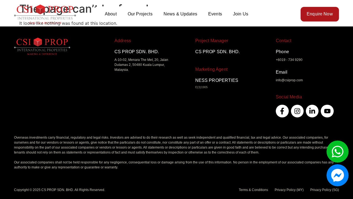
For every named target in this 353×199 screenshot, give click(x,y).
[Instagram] (297, 111)
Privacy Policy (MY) (289, 190)
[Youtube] (327, 111)
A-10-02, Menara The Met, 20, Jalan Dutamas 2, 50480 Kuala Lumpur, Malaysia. (141, 65)
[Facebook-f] (282, 111)
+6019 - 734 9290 (289, 60)
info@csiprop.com (289, 80)
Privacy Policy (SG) (324, 190)
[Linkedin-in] (312, 111)
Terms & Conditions (253, 190)
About (111, 14)
